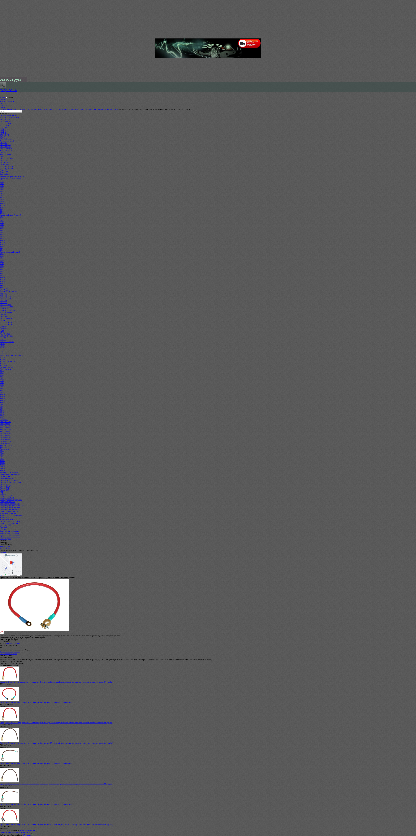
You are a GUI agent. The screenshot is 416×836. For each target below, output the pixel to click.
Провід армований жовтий (10, 252)
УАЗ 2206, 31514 (6, 151)
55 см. (2, 381)
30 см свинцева (5, 426)
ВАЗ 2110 (3, 303)
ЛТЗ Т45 (3, 351)
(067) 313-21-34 (8, 90)
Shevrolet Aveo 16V (7, 168)
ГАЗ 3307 (3, 160)
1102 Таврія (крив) (7, 141)
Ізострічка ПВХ (6, 525)
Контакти (3, 105)
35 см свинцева (5, 429)
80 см (2, 199)
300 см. (2, 412)
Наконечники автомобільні (10, 474)
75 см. (2, 388)
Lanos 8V (3, 170)
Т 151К (2, 363)
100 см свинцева (6, 445)
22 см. (2, 371)
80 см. (2, 390)
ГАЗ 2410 (3, 143)
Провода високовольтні (8, 115)
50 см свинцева (5, 437)
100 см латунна (5, 447)
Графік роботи (5, 552)
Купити (3, 644)
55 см (2, 193)
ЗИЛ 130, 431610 (6, 154)
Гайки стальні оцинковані (9, 533)
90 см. (2, 392)
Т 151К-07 (4, 365)
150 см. (2, 400)
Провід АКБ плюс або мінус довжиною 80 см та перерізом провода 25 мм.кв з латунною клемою (36, 763)
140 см (2, 211)
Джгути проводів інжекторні (10, 509)
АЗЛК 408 (3, 133)
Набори (3, 494)
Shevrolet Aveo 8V (6, 166)
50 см (2, 191)
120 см (2, 207)
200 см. (2, 404)
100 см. (2, 394)
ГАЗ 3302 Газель (6, 149)
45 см (2, 190)
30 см (2, 184)
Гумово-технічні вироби (9, 511)
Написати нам (5, 548)
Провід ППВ (4, 488)
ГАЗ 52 (2, 156)
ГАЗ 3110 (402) (5, 145)
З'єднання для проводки (9, 523)
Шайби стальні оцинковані (10, 537)
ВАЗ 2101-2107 (5, 119)
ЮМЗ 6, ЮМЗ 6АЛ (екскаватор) (12, 355)
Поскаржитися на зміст (27, 830)
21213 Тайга (4, 125)
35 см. (2, 375)
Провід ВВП (4, 490)
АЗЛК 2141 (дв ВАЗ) (7, 310)
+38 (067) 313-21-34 (7, 547)
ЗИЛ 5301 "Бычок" (7, 342)
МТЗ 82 (3, 357)
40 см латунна (5, 435)
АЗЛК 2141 (4, 131)
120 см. (2, 396)
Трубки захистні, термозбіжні (11, 515)
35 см (2, 186)
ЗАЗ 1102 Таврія (6, 139)
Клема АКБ (4, 289)
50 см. (2, 379)
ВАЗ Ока (3, 127)
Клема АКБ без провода (9, 472)
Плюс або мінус (6, 369)
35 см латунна (5, 431)
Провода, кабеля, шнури (9, 480)
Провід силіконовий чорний (10, 215)
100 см (2, 203)
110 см (2, 205)
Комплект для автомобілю (9, 117)
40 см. (2, 377)
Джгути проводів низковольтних (12, 506)
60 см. (2, 383)
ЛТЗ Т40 (3, 353)
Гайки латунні (5, 539)
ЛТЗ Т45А (4, 349)
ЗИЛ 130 (3, 340)
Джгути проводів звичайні (10, 507)
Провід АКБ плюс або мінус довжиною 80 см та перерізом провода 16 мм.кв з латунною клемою (36, 804)
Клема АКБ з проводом (8, 291)
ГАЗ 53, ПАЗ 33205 (7, 158)
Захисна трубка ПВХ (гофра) (10, 521)
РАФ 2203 (3, 152)
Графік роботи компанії (8, 654)
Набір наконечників (7, 502)
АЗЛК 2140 (4, 129)
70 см (2, 197)
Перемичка (4, 420)
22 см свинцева (5, 422)
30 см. (2, 373)
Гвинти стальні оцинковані (10, 535)
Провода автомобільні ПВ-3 (10, 482)
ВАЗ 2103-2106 (5, 299)
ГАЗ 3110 (3, 316)
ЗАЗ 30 (2, 137)
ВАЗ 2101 (3, 295)
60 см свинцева (5, 441)
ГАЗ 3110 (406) (5, 147)
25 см (2, 182)
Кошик (3, 98)
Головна (3, 99)
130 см (2, 209)
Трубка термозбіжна (7, 519)
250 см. (2, 408)
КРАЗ (2, 332)
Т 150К (2, 359)
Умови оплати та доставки (10, 652)
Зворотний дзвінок (13, 644)
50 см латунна (5, 439)
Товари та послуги (7, 101)
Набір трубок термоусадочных (11, 500)
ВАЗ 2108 (3, 301)
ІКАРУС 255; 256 (6, 336)
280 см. (2, 410)
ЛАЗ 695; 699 (5, 334)
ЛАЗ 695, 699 (5, 162)
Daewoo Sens (5, 174)
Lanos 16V (4, 172)
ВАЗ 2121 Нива (5, 123)
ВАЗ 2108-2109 (5, 121)
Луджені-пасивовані (7, 478)
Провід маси (4, 449)
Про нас (3, 103)
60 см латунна (5, 443)
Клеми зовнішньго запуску (10, 504)
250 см (2, 468)
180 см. (2, 402)
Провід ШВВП (5, 486)
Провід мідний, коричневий (10, 178)
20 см (2, 180)
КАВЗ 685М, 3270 (6, 164)
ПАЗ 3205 (3, 338)
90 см (2, 201)
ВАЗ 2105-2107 (5, 297)
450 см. (2, 418)
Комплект (3, 293)
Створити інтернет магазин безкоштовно (15, 832)
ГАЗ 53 (2, 346)
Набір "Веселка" (6, 496)
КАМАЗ (3, 348)
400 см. (2, 416)
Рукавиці (3, 527)
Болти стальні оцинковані (9, 531)
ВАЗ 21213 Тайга (6, 307)
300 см (2, 470)
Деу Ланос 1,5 (5, 328)
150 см (2, 213)
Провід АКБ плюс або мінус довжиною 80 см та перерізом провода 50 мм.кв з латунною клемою (36, 702)
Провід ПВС (4, 484)
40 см (2, 188)
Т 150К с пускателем (7, 361)
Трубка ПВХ (4, 517)
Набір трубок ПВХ (7, 498)
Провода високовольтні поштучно (12, 176)
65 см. (2, 385)
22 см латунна (5, 424)
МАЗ (2, 330)
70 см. (2, 387)
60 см (2, 195)
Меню (10, 98)
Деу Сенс (3, 326)
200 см (2, 467)
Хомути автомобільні (8, 513)
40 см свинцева (5, 433)
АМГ (2, 492)
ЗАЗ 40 (2, 320)
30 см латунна (5, 428)
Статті (2, 107)
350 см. (2, 414)
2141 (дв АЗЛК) (6, 312)
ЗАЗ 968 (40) (4, 135)
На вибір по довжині (7, 367)
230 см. (2, 406)
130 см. (2, 398)
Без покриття (5, 476)
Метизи (3, 529)
